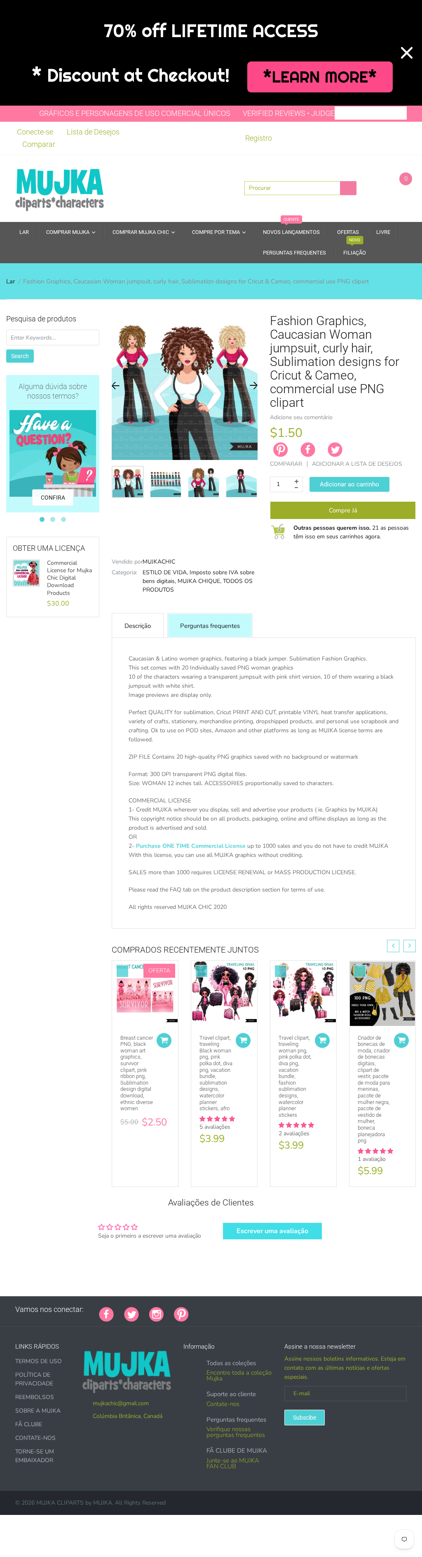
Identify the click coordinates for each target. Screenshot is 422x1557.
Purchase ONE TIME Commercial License (191, 846)
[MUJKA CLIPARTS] (59, 187)
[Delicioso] (281, 1309)
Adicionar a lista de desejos (357, 464)
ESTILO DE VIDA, (165, 572)
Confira (53, 497)
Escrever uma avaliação (272, 1231)
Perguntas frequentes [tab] (210, 626)
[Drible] (261, 1309)
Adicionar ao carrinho (349, 484)
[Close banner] (407, 53)
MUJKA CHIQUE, (199, 581)
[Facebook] (308, 449)
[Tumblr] (250, 1309)
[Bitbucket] (240, 1309)
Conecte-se (35, 131)
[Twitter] (335, 449)
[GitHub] (209, 1309)
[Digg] (302, 1309)
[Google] (199, 1309)
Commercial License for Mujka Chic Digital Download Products (69, 578)
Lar (10, 281)
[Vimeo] (271, 1309)
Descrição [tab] (137, 626)
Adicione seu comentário (301, 417)
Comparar (38, 144)
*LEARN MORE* (320, 77)
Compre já (343, 510)
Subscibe (304, 1417)
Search (20, 356)
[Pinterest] (181, 1313)
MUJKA (102, 1503)
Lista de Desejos (93, 131)
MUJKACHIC (159, 562)
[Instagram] (156, 1313)
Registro (258, 138)
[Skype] (292, 1309)
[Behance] (312, 1309)
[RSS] (219, 1309)
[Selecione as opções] (164, 1040)
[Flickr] (230, 1309)
